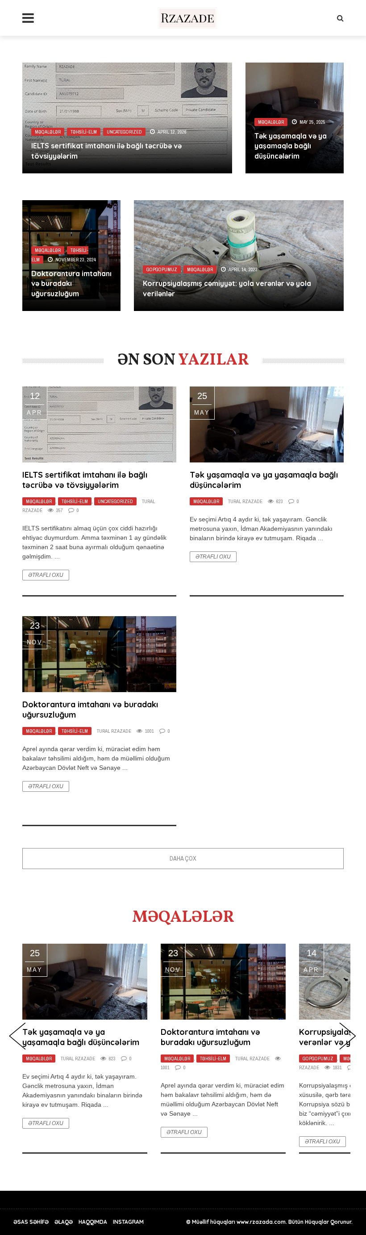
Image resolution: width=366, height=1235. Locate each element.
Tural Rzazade (245, 501)
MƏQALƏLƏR (48, 132)
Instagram (128, 1221)
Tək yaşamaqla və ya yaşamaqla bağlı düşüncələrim (290, 145)
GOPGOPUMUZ (161, 269)
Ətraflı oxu (45, 575)
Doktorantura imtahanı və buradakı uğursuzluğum (71, 283)
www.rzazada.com (261, 1221)
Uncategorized (124, 132)
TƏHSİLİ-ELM (84, 132)
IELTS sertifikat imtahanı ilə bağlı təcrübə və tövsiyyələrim (84, 480)
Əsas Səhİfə (31, 1221)
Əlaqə (63, 1221)
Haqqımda (93, 1221)
